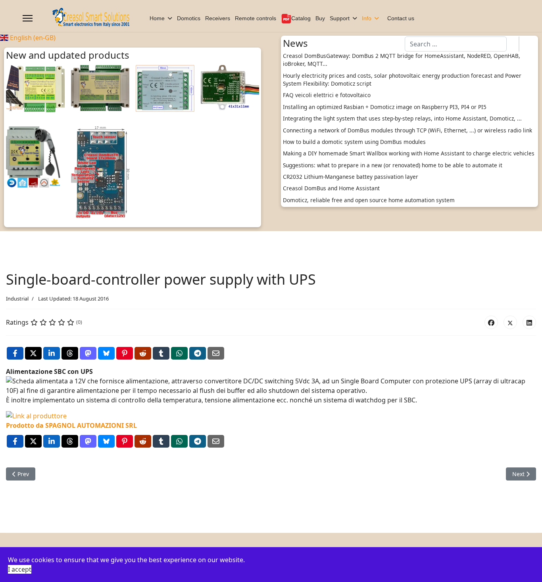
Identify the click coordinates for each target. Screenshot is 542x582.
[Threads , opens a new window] (70, 353)
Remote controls (255, 18)
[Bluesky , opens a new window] (106, 353)
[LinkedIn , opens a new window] (51, 353)
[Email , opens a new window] (216, 353)
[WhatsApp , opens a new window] (179, 353)
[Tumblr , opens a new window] (161, 353)
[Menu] (28, 18)
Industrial (17, 298)
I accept (19, 569)
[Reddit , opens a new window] (143, 353)
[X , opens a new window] (33, 353)
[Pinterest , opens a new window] (124, 353)
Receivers (217, 18)
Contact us (400, 18)
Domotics (188, 18)
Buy (320, 18)
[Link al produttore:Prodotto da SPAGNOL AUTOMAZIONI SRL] (271, 416)
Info (366, 18)
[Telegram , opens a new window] (197, 353)
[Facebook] (491, 322)
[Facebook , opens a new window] (15, 353)
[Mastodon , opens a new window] (88, 353)
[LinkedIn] (529, 322)
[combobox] (456, 44)
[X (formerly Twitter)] (510, 322)
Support (340, 18)
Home (157, 18)
